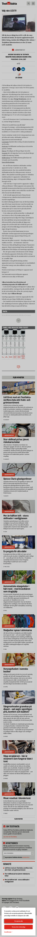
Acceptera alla (18, 921)
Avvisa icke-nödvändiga (18, 927)
